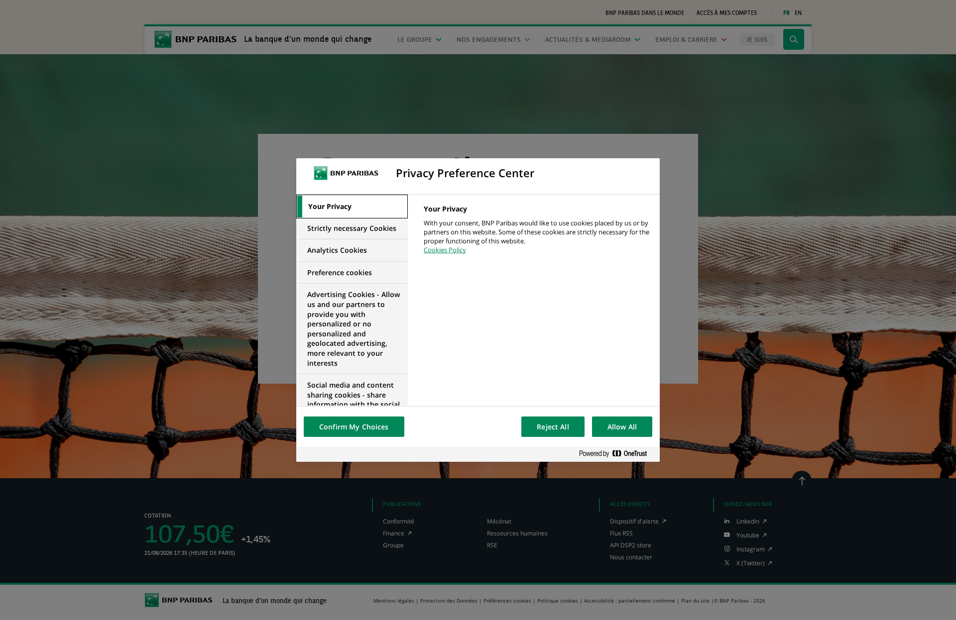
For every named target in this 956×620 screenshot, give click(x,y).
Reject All (553, 426)
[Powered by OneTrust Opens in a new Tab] (617, 454)
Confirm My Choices (354, 426)
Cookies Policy (445, 249)
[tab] (352, 206)
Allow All (622, 426)
